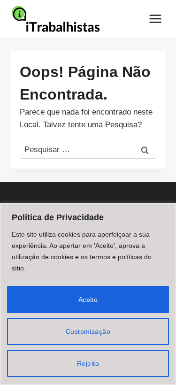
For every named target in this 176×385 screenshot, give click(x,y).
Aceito (88, 299)
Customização (88, 331)
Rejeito (88, 363)
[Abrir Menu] (155, 18)
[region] (88, 294)
